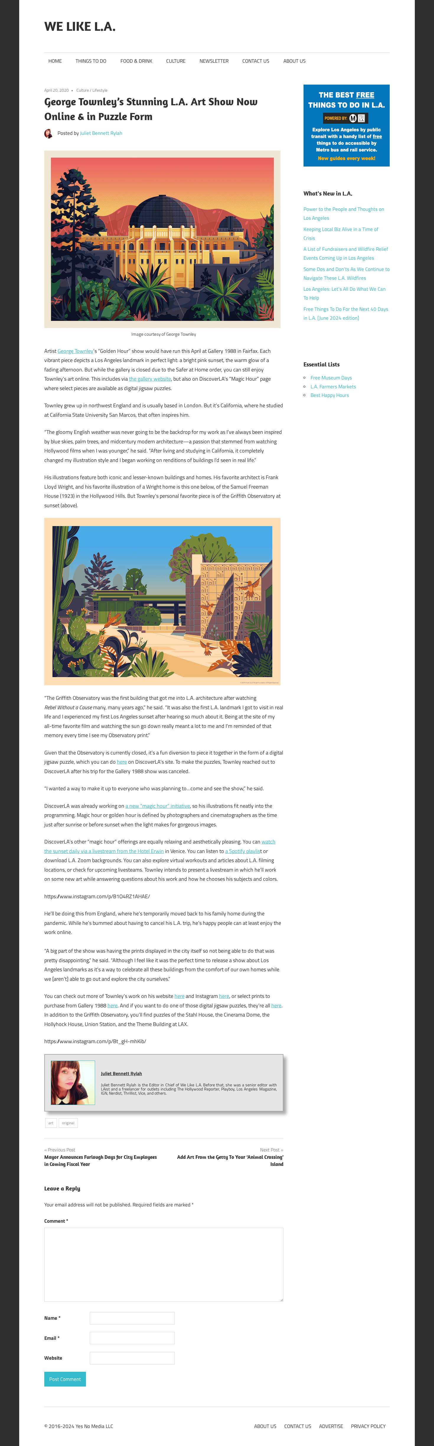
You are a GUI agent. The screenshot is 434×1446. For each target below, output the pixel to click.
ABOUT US (294, 61)
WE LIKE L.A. (80, 26)
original (68, 1123)
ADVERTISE (331, 1426)
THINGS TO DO (91, 61)
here (122, 762)
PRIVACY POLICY (368, 1426)
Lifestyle (99, 90)
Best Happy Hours (330, 395)
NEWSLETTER (214, 61)
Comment (56, 1221)
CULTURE (175, 61)
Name (52, 1318)
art (50, 1123)
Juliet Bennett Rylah (101, 133)
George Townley (75, 351)
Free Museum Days (331, 378)
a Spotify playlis (242, 851)
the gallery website (150, 379)
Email (52, 1338)
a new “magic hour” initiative (157, 806)
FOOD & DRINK (136, 61)
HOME (55, 61)
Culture (82, 90)
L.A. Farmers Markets (333, 386)
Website (53, 1358)
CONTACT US (255, 61)
